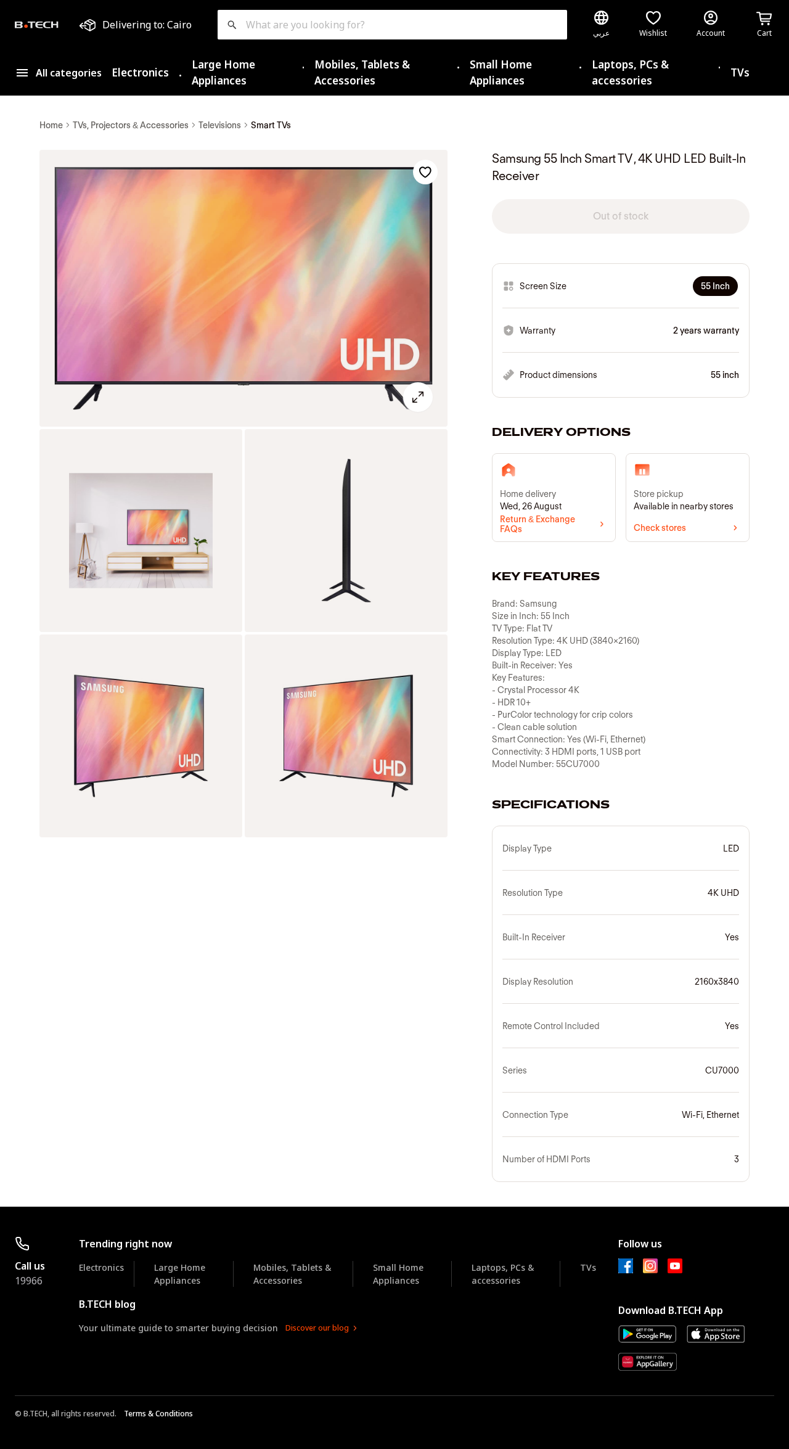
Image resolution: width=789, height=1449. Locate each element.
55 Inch (715, 286)
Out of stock (620, 216)
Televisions (219, 125)
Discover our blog (317, 1328)
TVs (740, 72)
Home (51, 125)
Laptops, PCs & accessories (630, 72)
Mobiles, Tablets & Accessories (362, 72)
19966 (29, 1280)
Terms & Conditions (158, 1413)
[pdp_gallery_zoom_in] (243, 288)
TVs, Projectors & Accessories (131, 125)
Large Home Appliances (223, 72)
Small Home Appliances (501, 72)
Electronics (140, 72)
